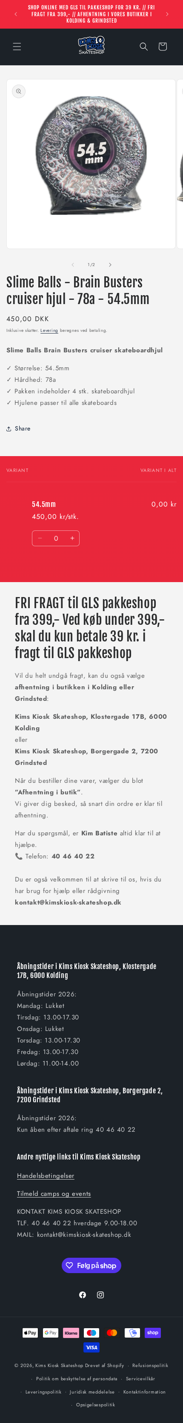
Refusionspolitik (150, 1365)
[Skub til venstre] (72, 264)
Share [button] (23, 428)
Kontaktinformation (144, 1391)
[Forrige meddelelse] (15, 14)
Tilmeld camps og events (54, 1193)
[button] (17, 46)
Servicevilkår (140, 1378)
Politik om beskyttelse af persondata (76, 1378)
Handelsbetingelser (45, 1175)
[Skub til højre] (110, 264)
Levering (49, 330)
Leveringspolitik (44, 1391)
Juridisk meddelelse (92, 1391)
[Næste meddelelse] (167, 14)
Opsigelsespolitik (95, 1404)
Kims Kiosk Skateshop (59, 1365)
